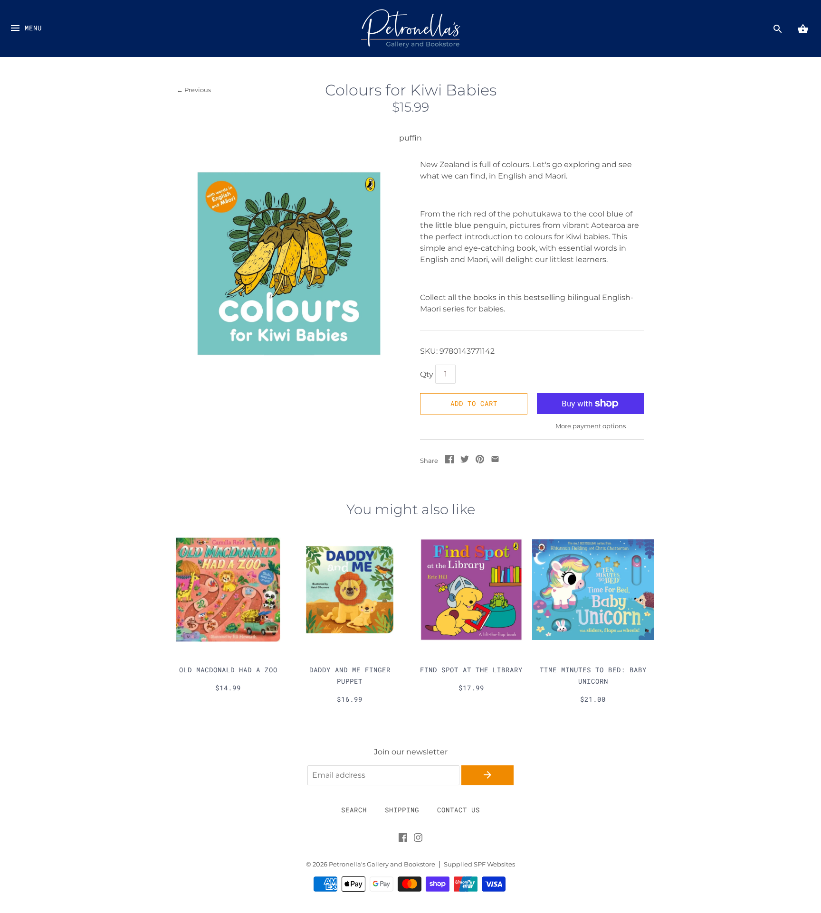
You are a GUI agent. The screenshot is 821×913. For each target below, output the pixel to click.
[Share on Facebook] (449, 460)
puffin (410, 137)
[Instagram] (418, 839)
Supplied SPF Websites (479, 864)
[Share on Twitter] (464, 460)
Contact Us (458, 809)
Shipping (402, 809)
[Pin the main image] (480, 460)
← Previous (194, 90)
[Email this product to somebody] (495, 460)
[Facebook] (403, 839)
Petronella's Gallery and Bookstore (382, 864)
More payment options (590, 426)
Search (354, 809)
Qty (426, 374)
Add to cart (473, 403)
